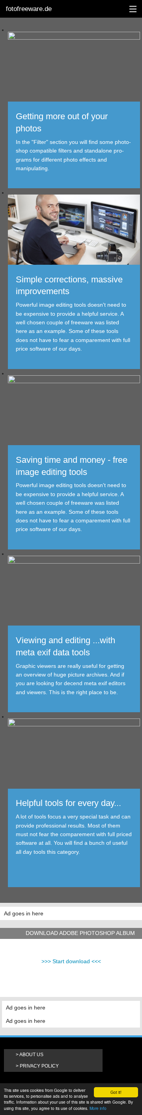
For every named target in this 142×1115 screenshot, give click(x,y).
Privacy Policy (39, 1066)
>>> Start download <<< (71, 961)
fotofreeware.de (29, 9)
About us (31, 1054)
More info (98, 1108)
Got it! (115, 1092)
